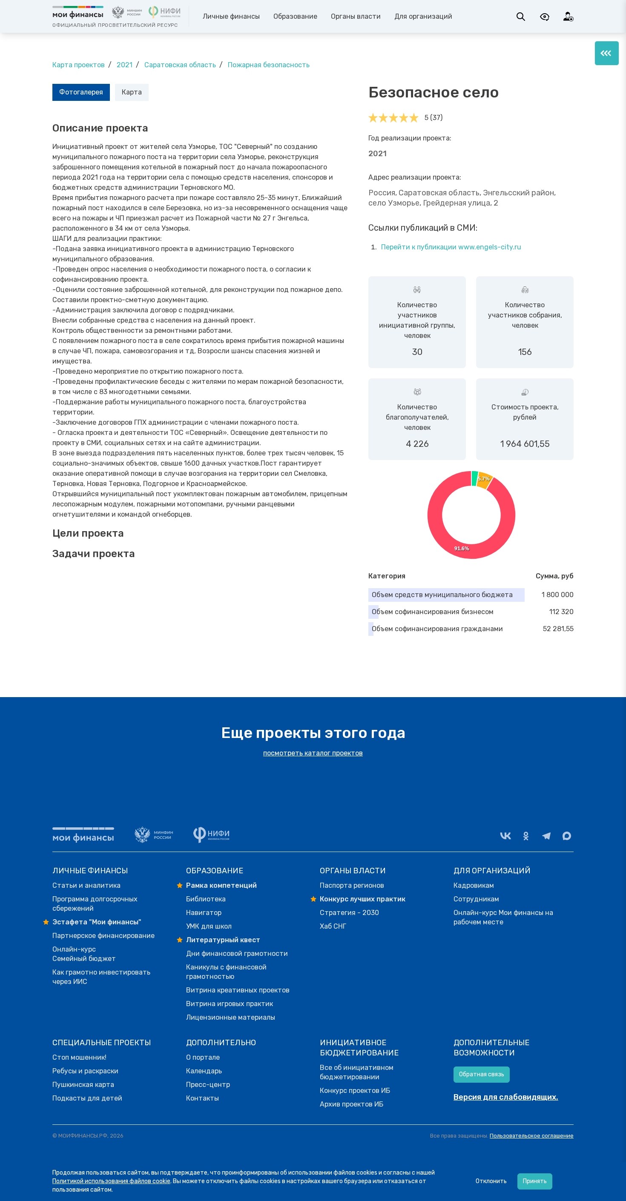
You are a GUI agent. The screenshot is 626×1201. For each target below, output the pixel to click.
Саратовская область (180, 65)
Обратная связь (481, 1074)
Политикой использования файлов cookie (111, 1181)
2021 (124, 65)
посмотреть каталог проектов (313, 753)
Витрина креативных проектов (238, 990)
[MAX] (567, 836)
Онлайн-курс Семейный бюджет (84, 954)
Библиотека (206, 899)
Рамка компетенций (221, 885)
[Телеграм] (546, 836)
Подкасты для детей (87, 1098)
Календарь (204, 1071)
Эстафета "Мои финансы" (96, 922)
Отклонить (491, 1181)
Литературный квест (223, 940)
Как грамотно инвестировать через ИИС (101, 977)
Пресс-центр (208, 1085)
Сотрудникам (476, 899)
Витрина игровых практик (229, 1004)
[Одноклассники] (526, 836)
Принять (535, 1181)
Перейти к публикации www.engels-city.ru (451, 247)
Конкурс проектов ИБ (355, 1091)
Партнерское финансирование (103, 936)
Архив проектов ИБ (351, 1104)
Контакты (202, 1098)
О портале (203, 1057)
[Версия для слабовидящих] (545, 16)
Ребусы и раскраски (85, 1071)
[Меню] (606, 53)
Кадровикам (474, 885)
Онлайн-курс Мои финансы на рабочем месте (503, 917)
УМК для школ (209, 926)
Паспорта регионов (352, 885)
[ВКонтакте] (505, 836)
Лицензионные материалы (230, 1017)
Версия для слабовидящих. (506, 1097)
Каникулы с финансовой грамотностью (226, 972)
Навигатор (203, 913)
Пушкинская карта (83, 1085)
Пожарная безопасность (269, 65)
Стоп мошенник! (79, 1057)
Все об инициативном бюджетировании (356, 1072)
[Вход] (568, 16)
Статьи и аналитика (86, 885)
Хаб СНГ (333, 926)
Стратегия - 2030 (349, 913)
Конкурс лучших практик (362, 899)
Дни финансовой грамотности (237, 953)
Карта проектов (78, 65)
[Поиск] (521, 16)
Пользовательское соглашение (532, 1135)
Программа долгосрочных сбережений (95, 903)
